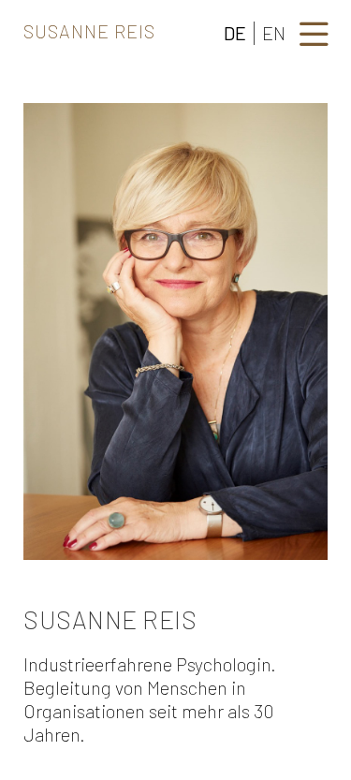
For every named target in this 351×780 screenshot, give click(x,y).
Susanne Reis (89, 31)
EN (273, 33)
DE (235, 33)
